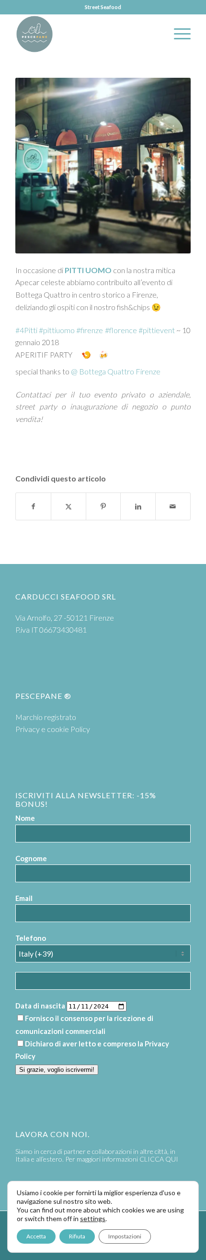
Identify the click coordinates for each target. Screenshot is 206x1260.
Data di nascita (40, 1005)
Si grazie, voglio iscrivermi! (56, 1069)
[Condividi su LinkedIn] (138, 506)
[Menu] (177, 34)
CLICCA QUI (158, 1159)
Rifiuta (77, 1236)
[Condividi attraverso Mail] (173, 506)
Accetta (36, 1236)
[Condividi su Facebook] (33, 506)
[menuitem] (177, 34)
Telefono (30, 938)
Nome (25, 818)
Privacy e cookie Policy (52, 728)
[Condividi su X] (68, 506)
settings (92, 1218)
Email (24, 898)
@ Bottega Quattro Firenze (115, 371)
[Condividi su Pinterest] (103, 506)
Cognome (31, 858)
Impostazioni (124, 1236)
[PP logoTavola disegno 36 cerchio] (85, 34)
